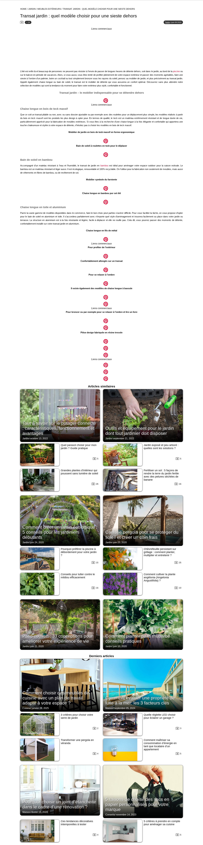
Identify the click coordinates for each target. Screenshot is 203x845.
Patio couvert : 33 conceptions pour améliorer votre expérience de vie (57, 639)
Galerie (101, 99)
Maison (109, 708)
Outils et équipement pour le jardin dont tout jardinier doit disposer (139, 431)
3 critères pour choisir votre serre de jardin (77, 716)
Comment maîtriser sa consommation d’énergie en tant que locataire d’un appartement (160, 745)
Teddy (167, 22)
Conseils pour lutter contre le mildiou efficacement (78, 576)
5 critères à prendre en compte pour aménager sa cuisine (162, 823)
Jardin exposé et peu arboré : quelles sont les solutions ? (161, 447)
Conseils (110, 814)
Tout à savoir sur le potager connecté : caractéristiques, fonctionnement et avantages (59, 428)
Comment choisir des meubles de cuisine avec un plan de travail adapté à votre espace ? (55, 697)
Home (23, 9)
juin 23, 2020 (120, 542)
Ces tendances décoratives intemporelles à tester (77, 823)
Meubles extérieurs (49, 9)
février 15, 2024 (39, 812)
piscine (176, 71)
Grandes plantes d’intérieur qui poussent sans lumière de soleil (79, 472)
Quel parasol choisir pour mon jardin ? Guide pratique (78, 447)
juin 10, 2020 (120, 646)
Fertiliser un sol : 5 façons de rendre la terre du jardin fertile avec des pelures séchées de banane (161, 475)
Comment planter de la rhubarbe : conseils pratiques (139, 639)
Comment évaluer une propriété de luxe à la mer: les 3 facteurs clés (140, 700)
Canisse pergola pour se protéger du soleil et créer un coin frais (141, 535)
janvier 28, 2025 (40, 708)
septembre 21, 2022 (123, 438)
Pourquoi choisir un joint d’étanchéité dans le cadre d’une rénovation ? (59, 804)
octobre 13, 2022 (39, 438)
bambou (104, 165)
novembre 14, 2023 (126, 814)
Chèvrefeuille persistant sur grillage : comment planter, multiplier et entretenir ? (160, 552)
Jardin (32, 9)
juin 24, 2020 (37, 542)
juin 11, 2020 (37, 646)
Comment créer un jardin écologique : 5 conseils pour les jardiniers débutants (59, 532)
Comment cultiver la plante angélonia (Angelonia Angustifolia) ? (159, 577)
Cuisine (26, 708)
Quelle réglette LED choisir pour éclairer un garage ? (160, 716)
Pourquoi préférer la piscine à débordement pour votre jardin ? (79, 552)
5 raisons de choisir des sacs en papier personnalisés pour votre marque (137, 804)
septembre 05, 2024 (124, 708)
